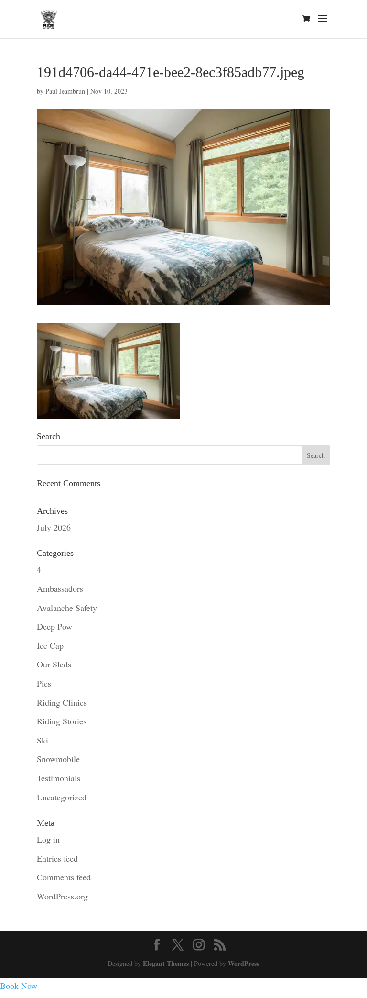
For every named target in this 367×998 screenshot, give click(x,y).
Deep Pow (54, 626)
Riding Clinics (62, 702)
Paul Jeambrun (65, 91)
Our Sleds (54, 664)
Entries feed (57, 858)
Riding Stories (61, 721)
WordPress (243, 963)
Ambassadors (60, 588)
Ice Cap (50, 645)
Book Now (18, 985)
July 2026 (54, 527)
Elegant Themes (166, 963)
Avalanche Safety (67, 607)
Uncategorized (61, 797)
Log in (48, 839)
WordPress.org (62, 896)
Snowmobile (58, 759)
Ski (42, 740)
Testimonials (58, 778)
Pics (44, 683)
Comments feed (64, 877)
